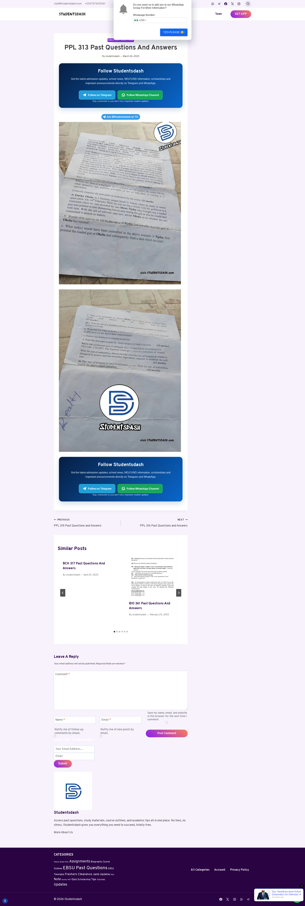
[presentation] (154, 576)
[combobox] (140, 20)
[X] (232, 4)
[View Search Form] (248, 4)
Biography (96, 861)
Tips (93, 879)
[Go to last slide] (62, 593)
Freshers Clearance (78, 874)
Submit (62, 763)
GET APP (241, 14)
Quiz (74, 879)
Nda (112, 875)
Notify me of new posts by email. (117, 731)
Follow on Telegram (100, 95)
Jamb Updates (101, 874)
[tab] (114, 631)
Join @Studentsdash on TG (122, 116)
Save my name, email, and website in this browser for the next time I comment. (167, 716)
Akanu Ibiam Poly (61, 862)
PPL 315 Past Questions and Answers (78, 523)
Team (218, 14)
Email (106, 720)
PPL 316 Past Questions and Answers (164, 523)
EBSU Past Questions (120, 40)
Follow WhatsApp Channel (143, 95)
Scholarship (84, 879)
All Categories (200, 870)
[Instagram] (239, 4)
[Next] (178, 593)
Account (219, 870)
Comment (62, 674)
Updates (60, 884)
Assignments (79, 861)
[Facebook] (226, 4)
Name (60, 720)
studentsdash (112, 56)
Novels (64, 880)
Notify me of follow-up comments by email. (68, 731)
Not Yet (146, 32)
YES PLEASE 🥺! (173, 32)
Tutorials (101, 879)
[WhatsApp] (213, 4)
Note (57, 879)
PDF (69, 880)
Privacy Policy (239, 870)
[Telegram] (219, 4)
